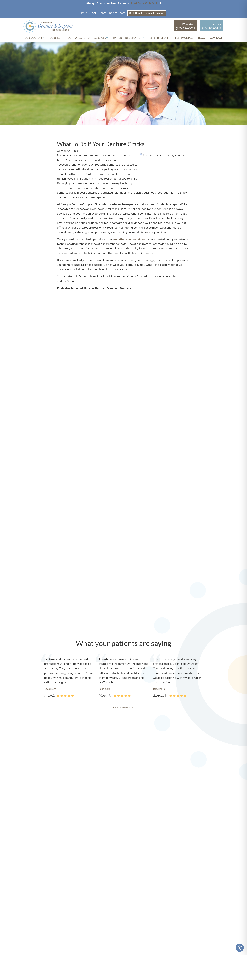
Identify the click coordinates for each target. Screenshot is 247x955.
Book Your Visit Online (145, 3)
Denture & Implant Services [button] (87, 37)
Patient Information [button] (128, 37)
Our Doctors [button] (34, 37)
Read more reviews (123, 707)
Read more (50, 689)
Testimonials (184, 37)
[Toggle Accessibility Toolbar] (239, 947)
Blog (201, 37)
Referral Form (159, 37)
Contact (216, 37)
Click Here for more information (146, 13)
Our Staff (56, 37)
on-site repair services (129, 239)
